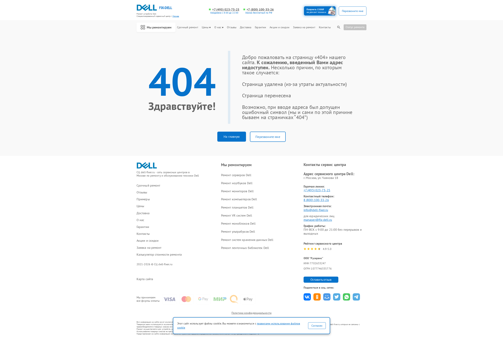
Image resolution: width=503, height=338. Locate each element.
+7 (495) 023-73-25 (225, 9)
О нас (217, 27)
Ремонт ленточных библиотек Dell (245, 248)
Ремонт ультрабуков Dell (238, 231)
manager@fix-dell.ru (318, 220)
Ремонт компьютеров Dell (239, 199)
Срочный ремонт (187, 27)
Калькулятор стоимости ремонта (159, 254)
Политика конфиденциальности (251, 313)
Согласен (316, 325)
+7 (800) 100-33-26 (260, 9)
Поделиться (307, 297)
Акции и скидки (279, 27)
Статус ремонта (355, 27)
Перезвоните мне (267, 137)
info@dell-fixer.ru (316, 210)
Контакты (325, 27)
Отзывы (231, 27)
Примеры (143, 199)
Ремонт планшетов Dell (237, 207)
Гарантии (260, 27)
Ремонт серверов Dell (236, 175)
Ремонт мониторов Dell (237, 191)
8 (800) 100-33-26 (316, 200)
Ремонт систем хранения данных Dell (247, 240)
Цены (205, 27)
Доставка (245, 27)
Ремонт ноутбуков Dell (236, 183)
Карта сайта (145, 279)
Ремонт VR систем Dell (236, 215)
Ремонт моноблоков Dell (238, 223)
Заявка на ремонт (304, 27)
